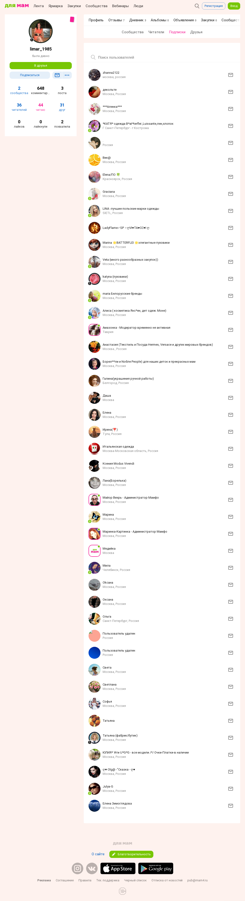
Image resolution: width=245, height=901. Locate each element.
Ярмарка (56, 6)
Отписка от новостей (167, 880)
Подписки (177, 32)
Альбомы (160, 20)
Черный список (135, 880)
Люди (138, 6)
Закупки (74, 6)
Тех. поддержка (107, 880)
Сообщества (96, 6)
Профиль (96, 20)
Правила (84, 880)
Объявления (184, 20)
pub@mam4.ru (197, 880)
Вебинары (120, 6)
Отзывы (116, 20)
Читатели (156, 32)
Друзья (196, 32)
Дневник (137, 20)
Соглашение (65, 880)
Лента (38, 6)
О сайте (98, 854)
